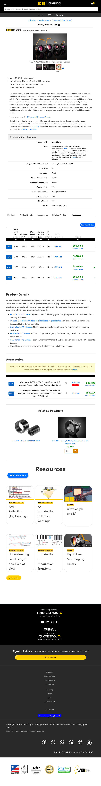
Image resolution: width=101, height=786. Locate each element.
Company (49, 672)
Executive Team (49, 676)
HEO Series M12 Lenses (20, 339)
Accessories (43, 214)
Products (11, 214)
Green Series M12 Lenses (21, 327)
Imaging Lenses (44, 20)
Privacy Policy (11, 731)
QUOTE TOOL (48, 636)
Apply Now (48, 716)
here (75, 369)
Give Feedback (50, 702)
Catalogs (49, 709)
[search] (51, 9)
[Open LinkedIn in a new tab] (71, 743)
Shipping (50, 690)
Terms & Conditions (37, 731)
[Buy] (75, 451)
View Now (20, 515)
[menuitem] (5, 3)
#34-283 (76, 382)
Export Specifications (87, 225)
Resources (76, 214)
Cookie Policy (23, 731)
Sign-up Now (50, 657)
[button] (59, 24)
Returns (49, 693)
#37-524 (58, 277)
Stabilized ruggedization (50, 320)
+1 (63, 67)
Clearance (76, 385)
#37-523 (58, 267)
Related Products (59, 214)
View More (13, 577)
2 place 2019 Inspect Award (38, 117)
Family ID (42, 24)
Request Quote (78, 248)
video (74, 157)
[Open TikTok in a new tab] (89, 743)
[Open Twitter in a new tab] (53, 743)
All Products (32, 20)
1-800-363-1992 (47, 613)
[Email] (56, 24)
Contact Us (59, 15)
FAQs (50, 698)
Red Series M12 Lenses (20, 333)
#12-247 (24, 129)
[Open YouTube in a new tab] (62, 743)
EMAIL (51, 629)
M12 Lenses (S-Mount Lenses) (62, 20)
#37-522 (58, 256)
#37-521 (58, 246)
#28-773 (36, 126)
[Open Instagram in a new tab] (80, 743)
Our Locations (50, 680)
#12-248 (33, 129)
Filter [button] (13, 475)
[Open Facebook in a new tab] (44, 743)
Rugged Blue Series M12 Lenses (24, 320)
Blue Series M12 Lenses (20, 314)
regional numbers (53, 616)
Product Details (26, 214)
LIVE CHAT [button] (52, 622)
